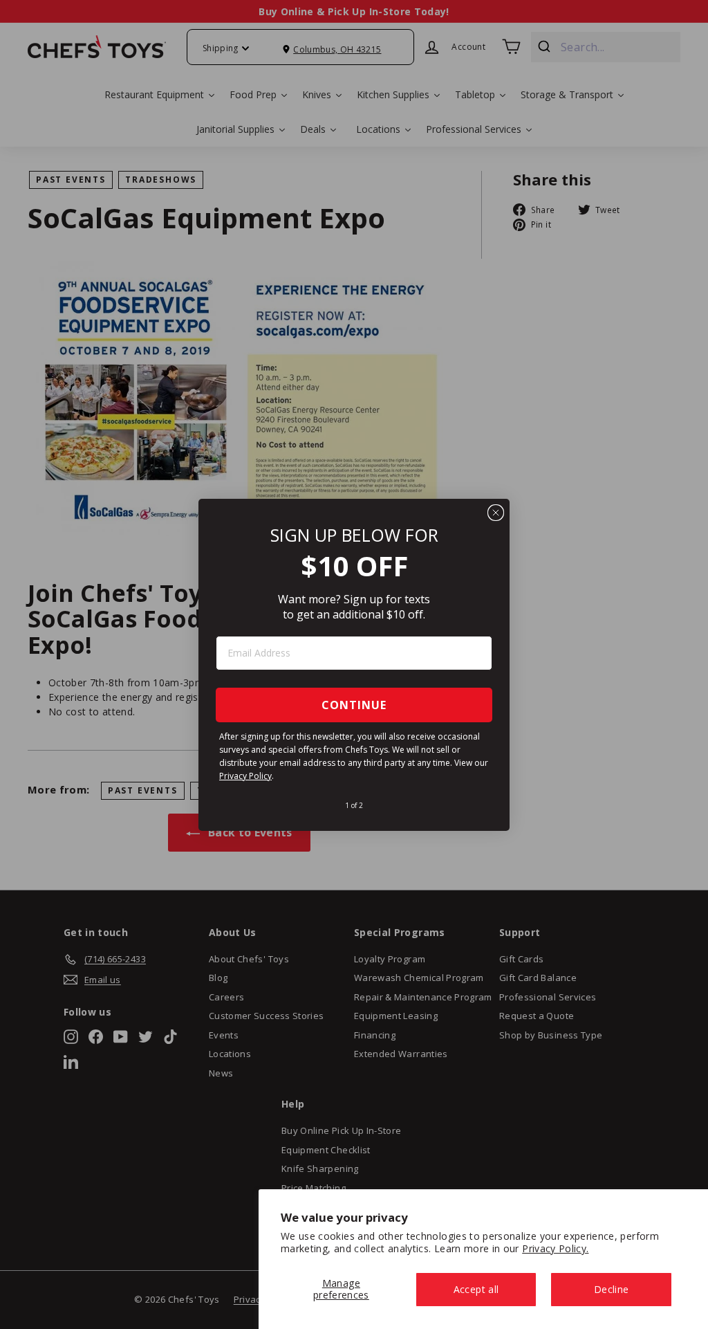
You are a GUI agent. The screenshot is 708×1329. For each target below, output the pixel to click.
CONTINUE (354, 705)
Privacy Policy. (555, 1248)
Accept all (476, 1289)
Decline (611, 1289)
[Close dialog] (496, 513)
